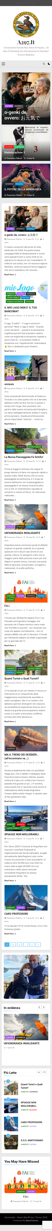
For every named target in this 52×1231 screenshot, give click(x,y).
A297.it (26, 42)
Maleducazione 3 (14, 152)
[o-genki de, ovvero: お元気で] (26, 98)
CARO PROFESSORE (16, 913)
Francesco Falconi (14, 158)
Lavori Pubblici (13, 297)
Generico (19, 106)
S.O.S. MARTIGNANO (32, 1122)
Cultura (8, 106)
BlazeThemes (32, 1220)
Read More (9, 274)
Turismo (29, 301)
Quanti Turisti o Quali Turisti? (21, 678)
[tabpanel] (26, 1185)
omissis (9, 384)
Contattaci (31, 3)
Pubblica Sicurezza (15, 301)
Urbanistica (31, 451)
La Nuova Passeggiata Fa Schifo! (23, 457)
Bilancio (9, 147)
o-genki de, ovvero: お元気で (21, 234)
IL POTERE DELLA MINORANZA (22, 189)
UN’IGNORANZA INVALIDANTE (22, 533)
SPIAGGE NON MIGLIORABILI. (21, 834)
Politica (19, 184)
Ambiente (11, 294)
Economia (19, 147)
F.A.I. (7, 605)
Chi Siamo (20, 3)
